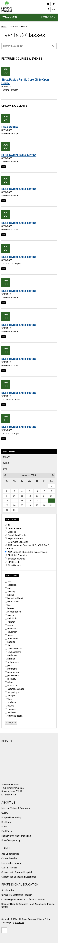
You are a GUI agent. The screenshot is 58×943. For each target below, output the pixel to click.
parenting (12, 668)
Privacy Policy (43, 919)
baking (10, 595)
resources (12, 685)
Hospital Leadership (11, 817)
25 (22, 505)
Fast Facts (6, 831)
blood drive (13, 601)
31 (14, 510)
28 (44, 505)
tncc (9, 699)
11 (22, 496)
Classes (12, 532)
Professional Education (19, 884)
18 (22, 500)
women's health (15, 715)
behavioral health (15, 598)
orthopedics (13, 662)
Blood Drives (14, 565)
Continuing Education (18, 542)
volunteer (12, 709)
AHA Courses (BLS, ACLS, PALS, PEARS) (28, 552)
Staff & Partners (9, 867)
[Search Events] (53, 46)
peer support (13, 672)
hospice (11, 642)
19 (29, 500)
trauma (10, 705)
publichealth (13, 675)
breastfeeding (14, 611)
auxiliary (11, 591)
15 (51, 496)
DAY (5, 468)
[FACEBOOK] (48, 9)
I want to (47, 17)
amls (9, 588)
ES (53, 9)
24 (14, 505)
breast (10, 608)
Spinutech (19, 922)
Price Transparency (10, 840)
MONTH (7, 457)
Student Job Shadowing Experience (18, 876)
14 (44, 496)
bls (3, 167)
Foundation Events (17, 535)
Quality (4, 813)
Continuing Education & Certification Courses (23, 899)
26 (29, 505)
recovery (11, 679)
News (4, 826)
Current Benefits (9, 858)
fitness (10, 635)
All (9, 525)
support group (14, 692)
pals (9, 665)
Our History (7, 822)
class (10, 625)
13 (37, 496)
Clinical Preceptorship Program (16, 895)
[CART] (53, 4)
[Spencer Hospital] (6, 7)
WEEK (6, 463)
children (11, 621)
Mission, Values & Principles (15, 808)
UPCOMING (9, 451)
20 (37, 500)
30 (7, 510)
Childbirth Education (17, 555)
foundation (12, 638)
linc (9, 645)
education (12, 632)
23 (7, 505)
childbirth (11, 618)
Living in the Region (11, 863)
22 (51, 500)
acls (9, 581)
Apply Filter (12, 723)
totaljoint (11, 702)
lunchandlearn (14, 652)
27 (37, 505)
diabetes (11, 628)
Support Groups (15, 538)
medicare (12, 655)
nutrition (11, 658)
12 (29, 496)
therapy (11, 695)
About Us (8, 802)
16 (7, 500)
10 (14, 496)
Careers (7, 848)
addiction (11, 585)
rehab (10, 682)
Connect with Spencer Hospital (16, 872)
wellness (11, 712)
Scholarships (7, 890)
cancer (10, 615)
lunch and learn (14, 648)
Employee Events (16, 558)
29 (51, 505)
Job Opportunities (10, 854)
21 (44, 500)
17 (14, 500)
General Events (15, 528)
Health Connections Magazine (16, 835)
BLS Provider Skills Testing (18, 155)
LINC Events (14, 562)
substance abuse (15, 689)
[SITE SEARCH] (48, 4)
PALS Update (9, 126)
